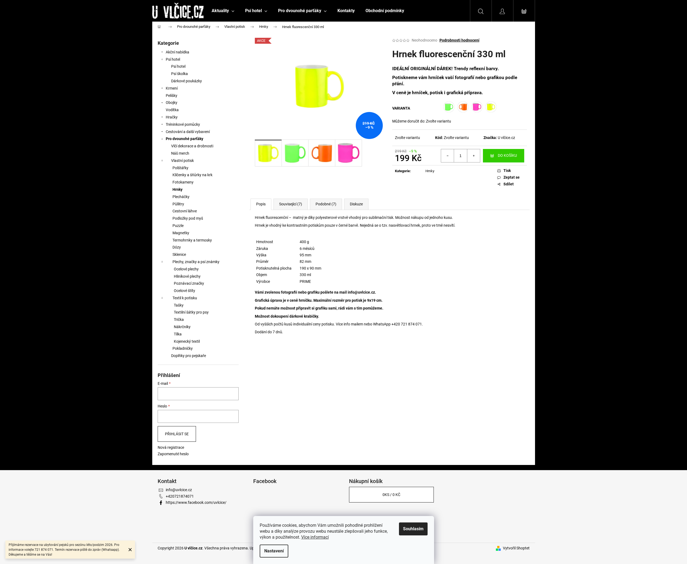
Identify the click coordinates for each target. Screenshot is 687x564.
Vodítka (172, 110)
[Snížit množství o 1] (447, 155)
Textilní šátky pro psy (191, 312)
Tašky (179, 305)
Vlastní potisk (182, 160)
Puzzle (178, 225)
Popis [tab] (261, 204)
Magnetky (180, 233)
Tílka (178, 334)
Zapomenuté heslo (173, 454)
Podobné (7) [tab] (326, 204)
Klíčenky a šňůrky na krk (192, 175)
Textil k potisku (184, 298)
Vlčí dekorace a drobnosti (192, 146)
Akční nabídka (177, 52)
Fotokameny (183, 182)
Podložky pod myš (187, 218)
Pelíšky (171, 95)
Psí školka (179, 74)
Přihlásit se (177, 434)
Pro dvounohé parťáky (184, 139)
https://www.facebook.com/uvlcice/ (196, 502)
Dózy (176, 247)
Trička (179, 319)
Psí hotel (173, 59)
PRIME (305, 281)
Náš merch (180, 153)
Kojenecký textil (187, 341)
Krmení (172, 88)
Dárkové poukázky (186, 81)
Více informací (315, 537)
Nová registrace (171, 447)
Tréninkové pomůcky (183, 124)
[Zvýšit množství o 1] (473, 155)
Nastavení (274, 550)
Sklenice (179, 254)
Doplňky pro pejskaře (188, 356)
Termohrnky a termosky (192, 240)
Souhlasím (413, 528)
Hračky (172, 117)
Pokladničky (182, 348)
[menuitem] (223, 11)
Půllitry (178, 204)
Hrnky (177, 189)
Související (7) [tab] (290, 204)
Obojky (171, 102)
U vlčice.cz (506, 137)
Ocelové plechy (186, 269)
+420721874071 (180, 496)
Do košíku (507, 155)
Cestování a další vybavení (188, 132)
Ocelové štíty (184, 290)
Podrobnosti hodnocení (459, 40)
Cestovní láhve (184, 211)
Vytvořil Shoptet (516, 548)
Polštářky (180, 168)
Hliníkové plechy (187, 276)
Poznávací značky (189, 283)
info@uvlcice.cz (361, 292)
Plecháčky (180, 197)
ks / (391, 494)
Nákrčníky (182, 327)
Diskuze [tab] (356, 204)
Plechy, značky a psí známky (195, 262)
